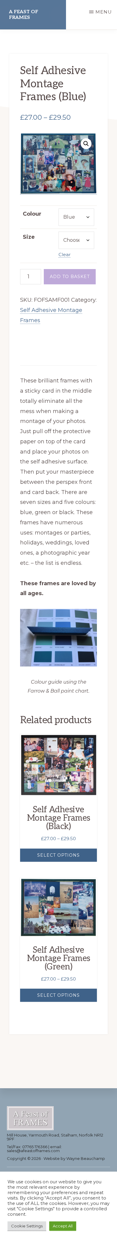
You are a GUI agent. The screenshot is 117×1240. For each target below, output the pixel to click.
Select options (58, 855)
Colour (32, 214)
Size (29, 237)
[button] (86, 143)
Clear (64, 254)
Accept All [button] (63, 1226)
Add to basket (70, 276)
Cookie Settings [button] (27, 1226)
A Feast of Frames (23, 14)
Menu (103, 12)
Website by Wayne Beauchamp (74, 1158)
